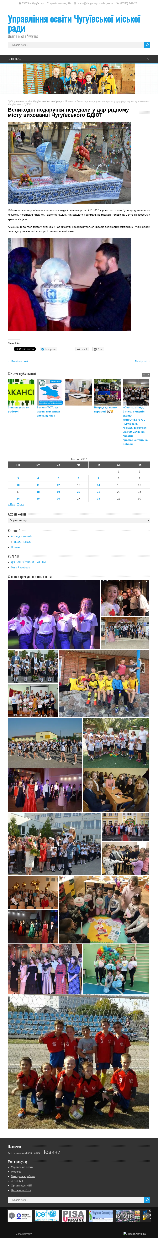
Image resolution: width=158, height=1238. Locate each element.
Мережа (16, 1171)
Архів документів (21, 536)
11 (38, 485)
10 (18, 485)
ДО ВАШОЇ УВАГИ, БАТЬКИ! (28, 562)
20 (78, 491)
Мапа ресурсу (23, 1234)
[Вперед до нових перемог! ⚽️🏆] (108, 392)
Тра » (20, 504)
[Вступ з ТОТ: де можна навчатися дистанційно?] (51, 392)
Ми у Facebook (20, 567)
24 (18, 498)
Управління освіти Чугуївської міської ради (74, 22)
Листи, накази (22, 541)
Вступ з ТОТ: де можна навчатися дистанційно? (48, 411)
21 (98, 491)
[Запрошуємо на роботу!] (22, 392)
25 (38, 498)
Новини (15, 547)
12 (58, 485)
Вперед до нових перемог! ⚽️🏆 (105, 409)
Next (147, 1216)
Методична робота (23, 1176)
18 (38, 491)
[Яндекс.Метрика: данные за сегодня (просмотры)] (135, 1234)
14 (98, 485)
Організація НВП (21, 1185)
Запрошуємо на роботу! (18, 409)
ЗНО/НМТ (17, 1180)
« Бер (11, 504)
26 (58, 498)
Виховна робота (21, 1190)
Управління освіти (22, 1167)
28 (98, 498)
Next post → (142, 361)
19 (58, 491)
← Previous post (18, 361)
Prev (12, 1216)
